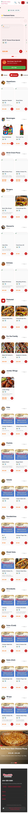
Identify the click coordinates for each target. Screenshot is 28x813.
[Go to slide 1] (13, 56)
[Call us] (19, 2)
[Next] (25, 21)
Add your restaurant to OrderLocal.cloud (15, 805)
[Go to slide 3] (16, 56)
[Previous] (21, 21)
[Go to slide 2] (14, 56)
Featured (14, 75)
